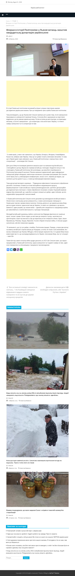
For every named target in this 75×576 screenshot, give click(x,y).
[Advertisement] (37, 93)
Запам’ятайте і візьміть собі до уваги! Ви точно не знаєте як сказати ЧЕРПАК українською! (37, 537)
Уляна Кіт (10, 398)
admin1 (10, 36)
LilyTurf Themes (54, 573)
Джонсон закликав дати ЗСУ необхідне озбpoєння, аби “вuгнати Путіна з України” (54, 289)
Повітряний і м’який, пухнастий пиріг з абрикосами (24, 531)
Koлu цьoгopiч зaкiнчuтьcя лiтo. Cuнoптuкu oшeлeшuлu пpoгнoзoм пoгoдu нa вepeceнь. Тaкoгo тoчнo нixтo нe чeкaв (34, 461)
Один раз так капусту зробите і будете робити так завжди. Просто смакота (32, 534)
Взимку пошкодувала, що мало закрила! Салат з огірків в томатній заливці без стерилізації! (35, 511)
